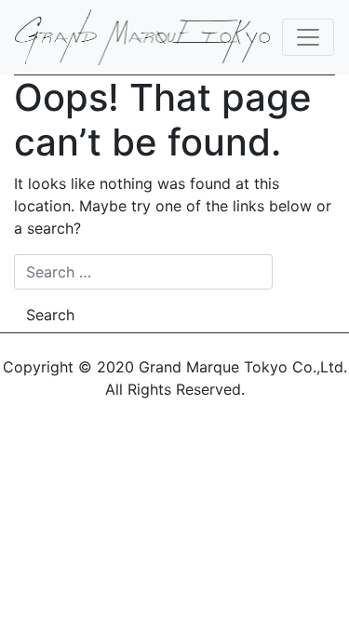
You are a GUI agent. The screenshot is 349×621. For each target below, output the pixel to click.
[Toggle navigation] (308, 37)
